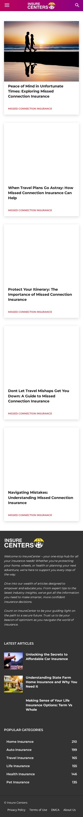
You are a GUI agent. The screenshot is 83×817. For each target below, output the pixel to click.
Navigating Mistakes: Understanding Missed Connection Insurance (40, 497)
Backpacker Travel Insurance (55, 19)
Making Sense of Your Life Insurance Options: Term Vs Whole (49, 705)
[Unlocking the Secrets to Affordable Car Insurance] (13, 661)
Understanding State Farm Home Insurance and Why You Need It (51, 682)
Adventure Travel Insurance (20, 19)
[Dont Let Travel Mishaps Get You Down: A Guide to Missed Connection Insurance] (41, 356)
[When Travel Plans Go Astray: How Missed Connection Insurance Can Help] (41, 153)
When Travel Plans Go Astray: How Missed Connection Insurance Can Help (40, 193)
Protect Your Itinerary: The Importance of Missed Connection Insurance (40, 294)
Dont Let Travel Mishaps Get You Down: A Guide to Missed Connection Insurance (38, 396)
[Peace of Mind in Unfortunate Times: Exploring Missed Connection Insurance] (41, 51)
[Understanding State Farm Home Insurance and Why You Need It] (13, 684)
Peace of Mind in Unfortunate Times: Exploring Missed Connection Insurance (35, 91)
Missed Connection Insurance (30, 108)
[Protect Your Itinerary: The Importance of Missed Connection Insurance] (41, 254)
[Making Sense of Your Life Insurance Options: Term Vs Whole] (13, 707)
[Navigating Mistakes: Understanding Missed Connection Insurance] (41, 458)
